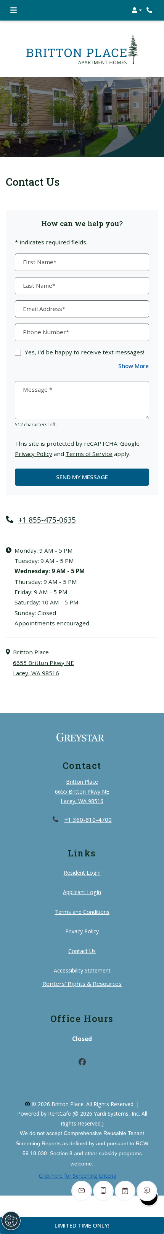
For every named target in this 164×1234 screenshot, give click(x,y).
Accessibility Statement (82, 970)
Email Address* (44, 308)
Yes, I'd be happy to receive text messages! (84, 352)
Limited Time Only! (82, 1225)
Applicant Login (82, 892)
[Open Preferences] (11, 1220)
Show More (133, 366)
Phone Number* (46, 332)
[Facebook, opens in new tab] (82, 1062)
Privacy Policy (33, 454)
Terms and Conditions (82, 911)
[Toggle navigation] (13, 10)
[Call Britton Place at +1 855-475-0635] (150, 10)
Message (37, 389)
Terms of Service (89, 454)
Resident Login (82, 872)
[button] (137, 10)
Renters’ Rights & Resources (82, 983)
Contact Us (82, 951)
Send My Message (82, 477)
